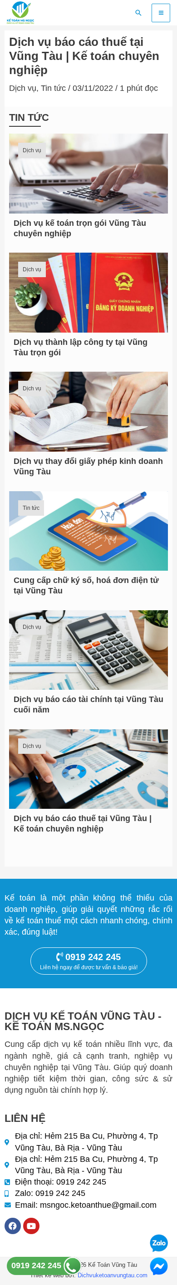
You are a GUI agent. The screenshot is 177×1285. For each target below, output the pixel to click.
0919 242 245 (37, 1265)
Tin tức (53, 88)
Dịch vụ (22, 88)
